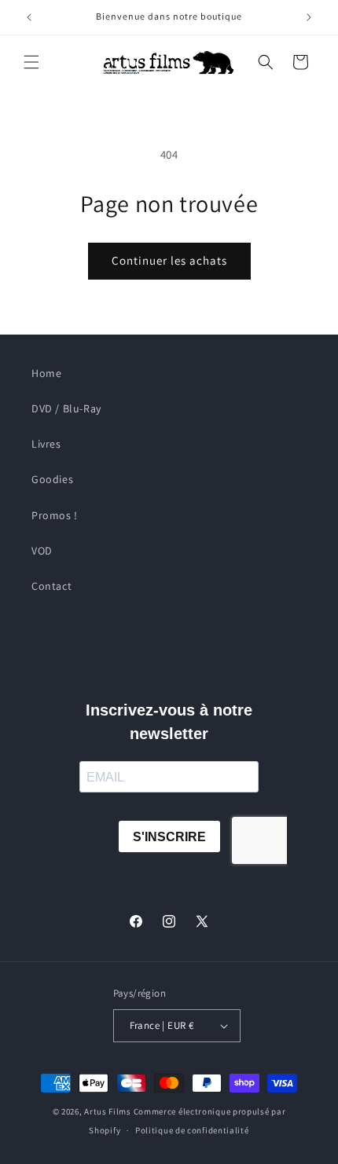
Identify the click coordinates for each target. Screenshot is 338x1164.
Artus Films (107, 1111)
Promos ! (54, 515)
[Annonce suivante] (309, 17)
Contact (51, 586)
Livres (46, 444)
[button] (31, 62)
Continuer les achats (169, 260)
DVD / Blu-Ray (66, 408)
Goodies (52, 479)
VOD (42, 551)
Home (46, 373)
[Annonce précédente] (29, 17)
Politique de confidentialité (192, 1130)
